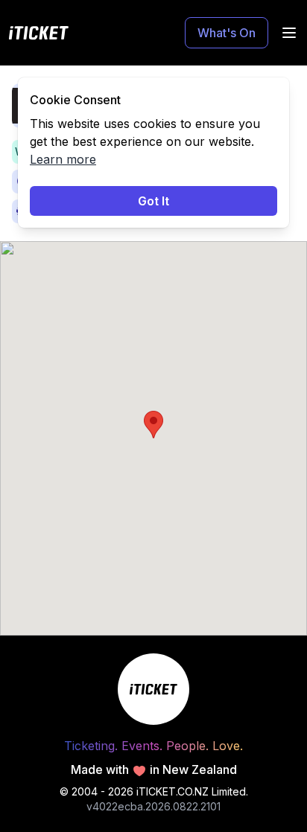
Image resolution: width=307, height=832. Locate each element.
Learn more (63, 159)
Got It (153, 200)
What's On (226, 32)
